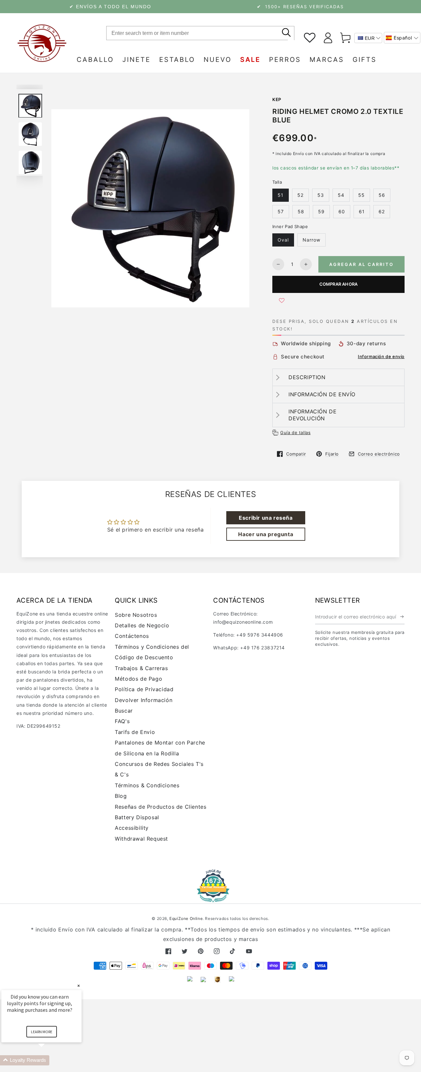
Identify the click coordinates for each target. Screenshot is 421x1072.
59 (321, 211)
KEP (276, 99)
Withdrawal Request (141, 838)
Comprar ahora (338, 284)
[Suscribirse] (402, 617)
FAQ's (122, 721)
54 (341, 195)
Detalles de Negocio (142, 625)
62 (382, 211)
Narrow (311, 240)
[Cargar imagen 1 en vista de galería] (30, 106)
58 (301, 211)
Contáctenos (132, 636)
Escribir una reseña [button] (265, 517)
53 (320, 195)
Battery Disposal (137, 817)
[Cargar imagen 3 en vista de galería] (30, 162)
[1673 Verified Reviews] (210, 897)
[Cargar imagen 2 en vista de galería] (30, 134)
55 (361, 195)
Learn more (41, 1031)
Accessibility (132, 827)
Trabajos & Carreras (141, 668)
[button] (402, 37)
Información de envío (381, 356)
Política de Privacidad (144, 689)
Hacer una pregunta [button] (265, 534)
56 (382, 195)
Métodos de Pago (138, 678)
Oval (283, 240)
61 (362, 211)
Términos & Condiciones (147, 785)
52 (300, 195)
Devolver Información (143, 700)
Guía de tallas (295, 432)
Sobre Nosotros (136, 615)
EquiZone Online (186, 918)
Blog (121, 796)
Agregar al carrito (361, 264)
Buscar (124, 710)
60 (341, 211)
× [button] (78, 985)
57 (281, 211)
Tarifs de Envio (135, 732)
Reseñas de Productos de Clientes (160, 806)
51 (281, 195)
